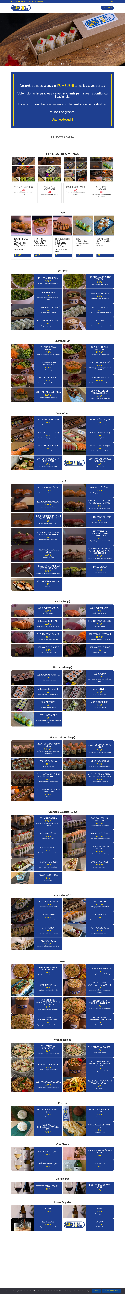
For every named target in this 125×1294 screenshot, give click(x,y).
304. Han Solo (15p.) (48, 432)
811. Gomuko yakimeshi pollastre (100, 983)
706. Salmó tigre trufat (99, 847)
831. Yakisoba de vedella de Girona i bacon (100, 1063)
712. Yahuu (100, 901)
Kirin (100, 1208)
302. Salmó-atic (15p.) (99, 419)
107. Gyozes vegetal (48, 320)
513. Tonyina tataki (100, 634)
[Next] (120, 39)
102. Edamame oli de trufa (99, 278)
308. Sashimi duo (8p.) (99, 445)
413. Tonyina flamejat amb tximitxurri (100, 533)
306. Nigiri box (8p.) (100, 432)
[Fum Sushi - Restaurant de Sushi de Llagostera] (21, 8)
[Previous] (5, 39)
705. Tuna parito (48, 847)
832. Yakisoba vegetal (48, 1081)
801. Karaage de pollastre (48, 968)
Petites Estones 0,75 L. (48, 1186)
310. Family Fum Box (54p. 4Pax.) (100, 459)
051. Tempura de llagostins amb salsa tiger (21, 243)
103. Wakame (48, 292)
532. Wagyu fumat (99, 647)
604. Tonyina (100, 689)
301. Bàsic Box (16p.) (48, 419)
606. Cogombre (99, 702)
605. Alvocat (48, 702)
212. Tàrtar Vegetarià (48, 391)
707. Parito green (48, 861)
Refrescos (48, 1221)
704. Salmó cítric (99, 833)
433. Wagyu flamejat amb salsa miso (48, 567)
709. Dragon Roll (48, 875)
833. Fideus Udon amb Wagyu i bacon (100, 1081)
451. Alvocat (100, 567)
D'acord (97, 1291)
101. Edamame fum (48, 278)
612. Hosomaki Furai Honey (99, 745)
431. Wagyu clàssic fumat (48, 550)
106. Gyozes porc (99, 307)
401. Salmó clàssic (48, 487)
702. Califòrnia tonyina (99, 819)
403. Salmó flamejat (48, 501)
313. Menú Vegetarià (49, 188)
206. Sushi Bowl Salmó (48, 348)
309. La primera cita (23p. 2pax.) (48, 459)
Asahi (48, 1208)
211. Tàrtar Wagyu (99, 377)
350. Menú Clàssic (76, 187)
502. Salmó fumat (100, 607)
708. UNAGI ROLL (99, 861)
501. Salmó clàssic (48, 607)
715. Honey (48, 927)
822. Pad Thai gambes (100, 1047)
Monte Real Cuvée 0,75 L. (99, 1186)
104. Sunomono (100, 293)
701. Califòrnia (48, 818)
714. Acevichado (99, 914)
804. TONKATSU (48, 984)
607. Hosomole (48, 715)
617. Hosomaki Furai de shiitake (48, 790)
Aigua (99, 1221)
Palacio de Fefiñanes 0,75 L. (100, 1151)
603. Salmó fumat (48, 689)
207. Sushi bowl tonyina (99, 348)
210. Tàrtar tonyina (48, 377)
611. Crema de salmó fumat (48, 744)
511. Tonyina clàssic (99, 621)
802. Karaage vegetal (99, 968)
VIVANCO (100, 1163)
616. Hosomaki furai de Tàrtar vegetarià (100, 775)
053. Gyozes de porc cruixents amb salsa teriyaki (62, 243)
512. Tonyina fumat (48, 634)
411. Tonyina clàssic (99, 517)
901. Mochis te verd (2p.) (48, 1110)
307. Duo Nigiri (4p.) (48, 445)
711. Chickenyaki (48, 901)
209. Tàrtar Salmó (99, 362)
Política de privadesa (111, 1291)
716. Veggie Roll (100, 927)
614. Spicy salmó (100, 761)
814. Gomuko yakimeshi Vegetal (48, 1018)
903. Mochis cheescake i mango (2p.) (48, 1126)
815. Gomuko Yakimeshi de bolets (99, 1018)
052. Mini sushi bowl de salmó (40, 241)
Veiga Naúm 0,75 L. (48, 1151)
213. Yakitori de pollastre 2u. (99, 391)
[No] (123, 1291)
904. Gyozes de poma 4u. (99, 1125)
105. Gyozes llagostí (48, 307)
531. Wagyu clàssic (48, 647)
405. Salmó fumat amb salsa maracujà (48, 517)
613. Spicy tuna (48, 761)
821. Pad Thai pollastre (48, 1047)
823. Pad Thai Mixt (48, 1064)
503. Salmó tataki (48, 621)
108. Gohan (99, 320)
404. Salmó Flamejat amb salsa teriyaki (99, 501)
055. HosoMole (81, 240)
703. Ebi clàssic (48, 833)
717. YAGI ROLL (48, 940)
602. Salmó (100, 673)
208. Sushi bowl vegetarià (48, 363)
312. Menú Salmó (23, 187)
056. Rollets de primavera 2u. (103, 241)
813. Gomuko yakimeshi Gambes (99, 1002)
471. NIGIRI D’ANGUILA (48, 581)
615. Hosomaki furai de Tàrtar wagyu (48, 775)
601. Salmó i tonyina (48, 674)
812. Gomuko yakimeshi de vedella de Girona (48, 1002)
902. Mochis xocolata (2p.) (99, 1110)
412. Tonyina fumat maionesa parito (48, 533)
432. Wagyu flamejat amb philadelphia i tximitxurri (100, 550)
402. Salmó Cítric (99, 487)
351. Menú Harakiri (101, 188)
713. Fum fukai (48, 914)
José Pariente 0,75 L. (48, 1163)
